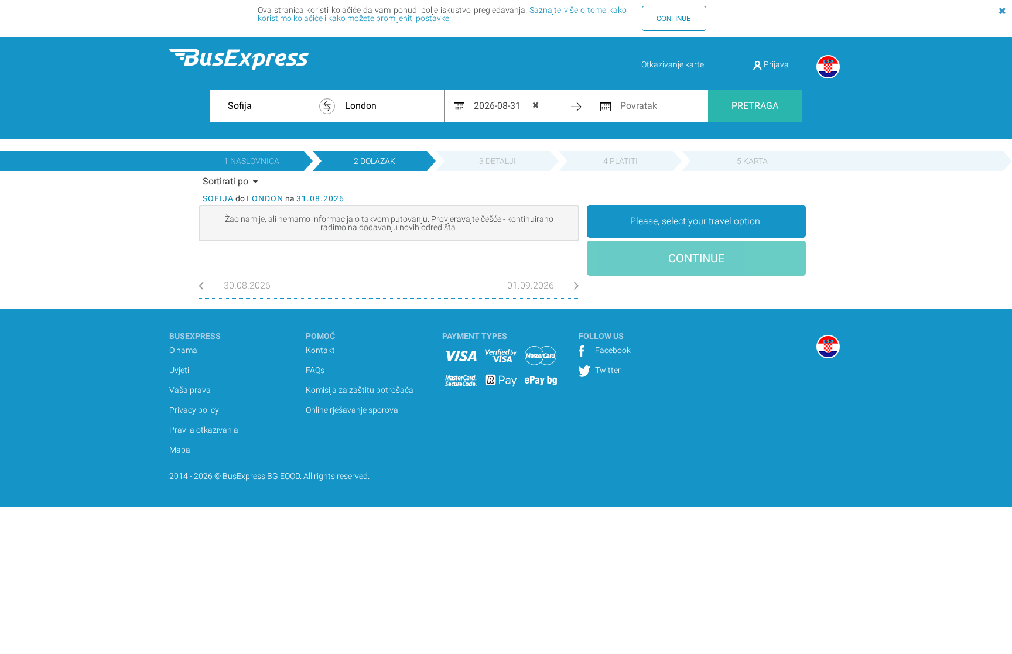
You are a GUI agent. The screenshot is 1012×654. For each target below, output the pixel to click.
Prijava (775, 64)
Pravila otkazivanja (203, 429)
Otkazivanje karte (672, 64)
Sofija (218, 198)
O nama (183, 350)
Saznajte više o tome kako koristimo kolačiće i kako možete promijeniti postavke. (442, 14)
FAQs (315, 370)
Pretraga (754, 105)
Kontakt (320, 350)
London (265, 198)
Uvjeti (179, 370)
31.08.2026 (320, 198)
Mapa (179, 449)
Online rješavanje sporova (352, 410)
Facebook (612, 350)
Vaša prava (190, 390)
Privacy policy (194, 410)
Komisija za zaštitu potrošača (359, 390)
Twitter (607, 370)
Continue (674, 18)
